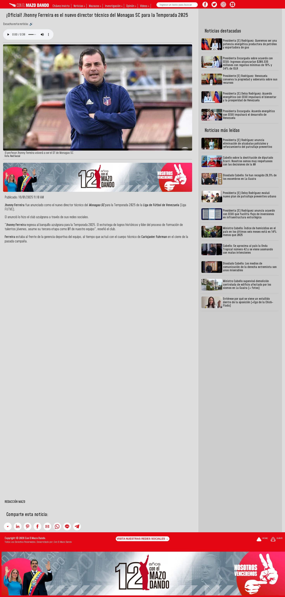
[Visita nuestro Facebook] (205, 6)
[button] (8, 526)
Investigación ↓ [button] (113, 6)
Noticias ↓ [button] (79, 6)
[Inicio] (29, 6)
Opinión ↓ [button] (131, 6)
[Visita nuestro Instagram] (223, 6)
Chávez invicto (61, 6)
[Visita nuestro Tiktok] (232, 6)
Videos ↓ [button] (144, 6)
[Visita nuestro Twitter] (214, 6)
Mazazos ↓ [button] (95, 6)
